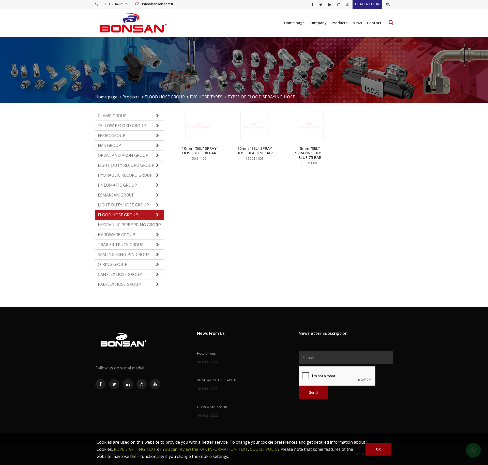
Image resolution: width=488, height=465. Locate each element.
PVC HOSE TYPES (206, 97)
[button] (388, 5)
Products (339, 22)
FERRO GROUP (111, 135)
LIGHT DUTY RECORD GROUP (126, 165)
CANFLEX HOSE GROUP (120, 274)
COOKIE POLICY (265, 449)
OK (378, 449)
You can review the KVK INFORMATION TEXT (205, 449)
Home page (294, 22)
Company (318, 22)
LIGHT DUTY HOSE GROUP (123, 205)
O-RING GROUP (112, 264)
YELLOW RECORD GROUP (122, 125)
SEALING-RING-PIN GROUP (124, 254)
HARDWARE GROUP (116, 234)
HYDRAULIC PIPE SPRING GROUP (129, 225)
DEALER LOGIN (367, 4)
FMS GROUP (109, 145)
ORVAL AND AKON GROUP (123, 155)
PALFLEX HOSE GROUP (119, 284)
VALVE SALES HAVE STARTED (216, 380)
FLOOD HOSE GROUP (165, 97)
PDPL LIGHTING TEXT (135, 449)
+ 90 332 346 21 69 (114, 4)
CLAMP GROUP (112, 115)
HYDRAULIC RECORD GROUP (125, 175)
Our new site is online (212, 407)
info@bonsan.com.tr (157, 4)
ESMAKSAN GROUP (116, 195)
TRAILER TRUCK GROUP (121, 244)
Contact (374, 22)
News (357, 22)
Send (313, 392)
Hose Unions (206, 353)
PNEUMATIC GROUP (117, 185)
